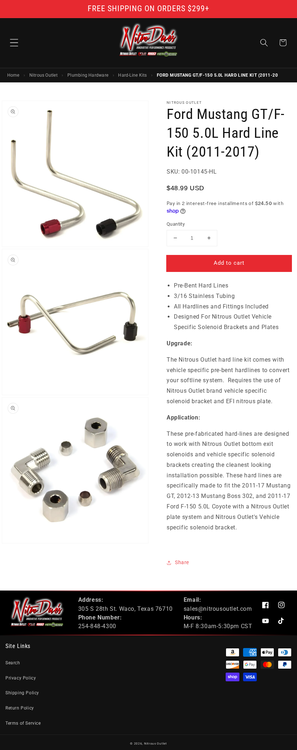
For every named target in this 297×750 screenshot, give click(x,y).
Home (13, 75)
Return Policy (19, 708)
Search (12, 662)
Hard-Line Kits (132, 75)
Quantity (176, 224)
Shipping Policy (22, 692)
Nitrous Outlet (43, 75)
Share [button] (182, 562)
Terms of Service (23, 723)
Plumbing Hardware (87, 75)
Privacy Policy (20, 678)
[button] (14, 42)
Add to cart (229, 263)
